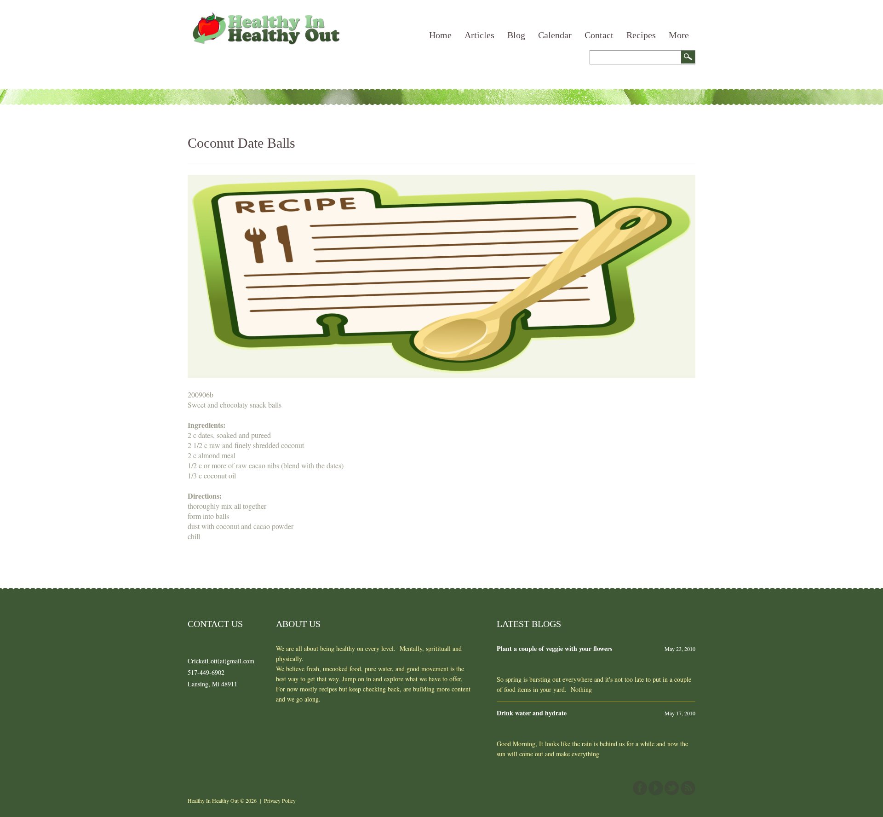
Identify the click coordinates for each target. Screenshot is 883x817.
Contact (599, 35)
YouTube (655, 788)
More (679, 35)
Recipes (641, 35)
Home (440, 35)
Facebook (639, 788)
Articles (479, 35)
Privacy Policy (280, 800)
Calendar (555, 35)
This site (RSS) (688, 788)
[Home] (265, 17)
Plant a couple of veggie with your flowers (554, 648)
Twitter (672, 788)
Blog (516, 35)
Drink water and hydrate (532, 713)
